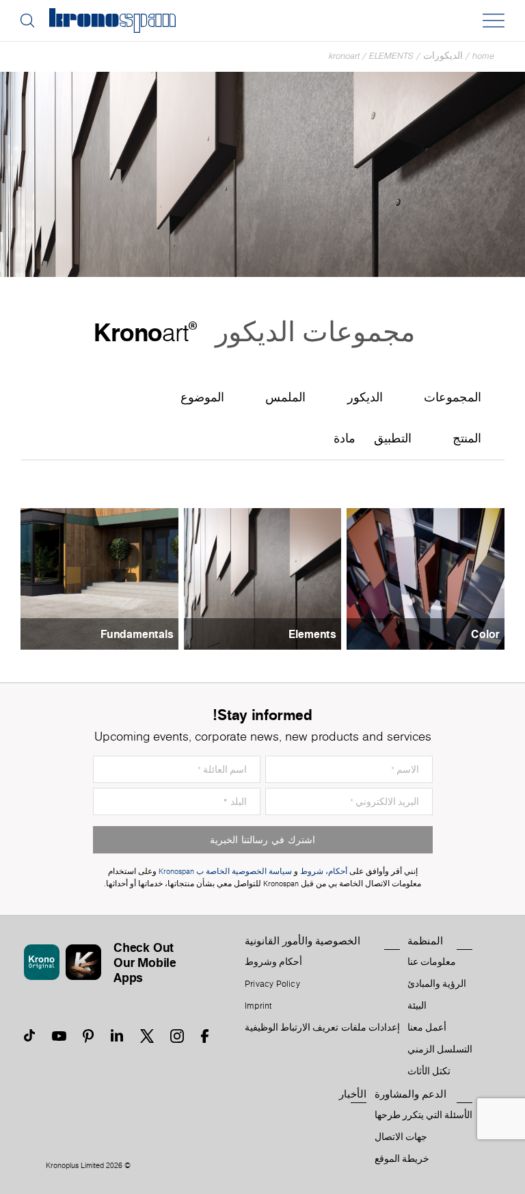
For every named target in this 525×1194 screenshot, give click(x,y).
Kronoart (344, 56)
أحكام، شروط (323, 871)
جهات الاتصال (401, 1137)
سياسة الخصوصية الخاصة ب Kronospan (224, 871)
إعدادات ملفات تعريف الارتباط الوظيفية (322, 1027)
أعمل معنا (426, 1027)
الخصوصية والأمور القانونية (302, 941)
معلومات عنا (431, 962)
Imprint (258, 1005)
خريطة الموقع (402, 1159)
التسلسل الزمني (439, 1049)
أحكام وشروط (273, 962)
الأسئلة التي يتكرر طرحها (424, 1115)
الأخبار (352, 1094)
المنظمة (425, 941)
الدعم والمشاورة (410, 1094)
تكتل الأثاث (428, 1071)
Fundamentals (137, 634)
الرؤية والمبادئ (436, 984)
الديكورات (443, 56)
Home (483, 56)
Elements (391, 56)
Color (485, 634)
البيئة (417, 1005)
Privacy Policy (272, 984)
